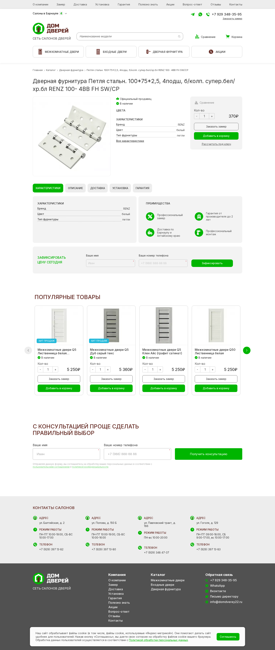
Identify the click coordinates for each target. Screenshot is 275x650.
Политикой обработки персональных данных (158, 640)
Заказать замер (232, 18)
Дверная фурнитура (166, 589)
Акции (170, 4)
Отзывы (216, 4)
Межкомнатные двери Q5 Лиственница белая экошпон (57, 351)
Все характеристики (130, 140)
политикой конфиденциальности (90, 466)
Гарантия (124, 4)
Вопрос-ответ (192, 4)
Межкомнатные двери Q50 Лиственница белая (215, 351)
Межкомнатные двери (167, 580)
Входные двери (162, 585)
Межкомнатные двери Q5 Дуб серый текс (109, 351)
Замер (60, 4)
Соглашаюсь (228, 636)
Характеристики (48, 188)
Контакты (235, 4)
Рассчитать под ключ (216, 144)
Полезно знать (148, 4)
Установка (102, 4)
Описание (75, 188)
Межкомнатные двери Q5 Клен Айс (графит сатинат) (162, 351)
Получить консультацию (208, 454)
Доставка (80, 4)
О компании (40, 4)
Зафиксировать (212, 263)
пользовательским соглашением (51, 466)
